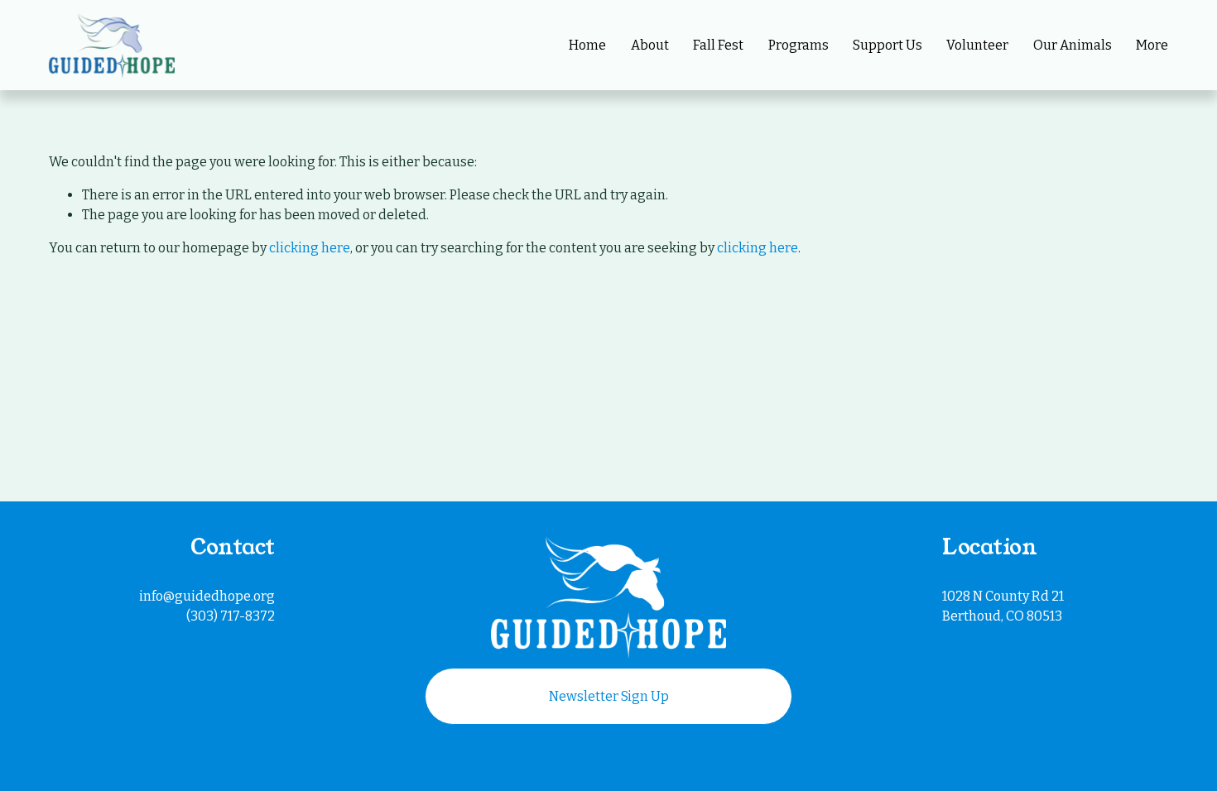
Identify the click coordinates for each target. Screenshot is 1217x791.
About (650, 45)
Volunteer (977, 45)
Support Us (887, 45)
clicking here (309, 248)
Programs (798, 45)
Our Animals (1072, 45)
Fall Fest (718, 45)
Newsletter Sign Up (609, 696)
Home (587, 45)
